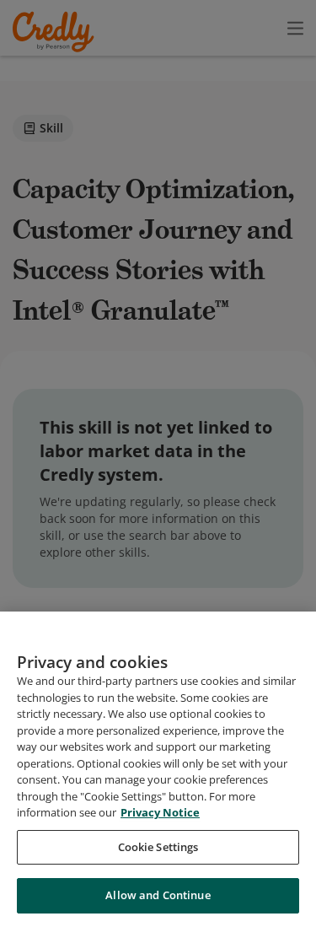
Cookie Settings (158, 846)
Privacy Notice (160, 812)
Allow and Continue (157, 895)
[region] (158, 769)
